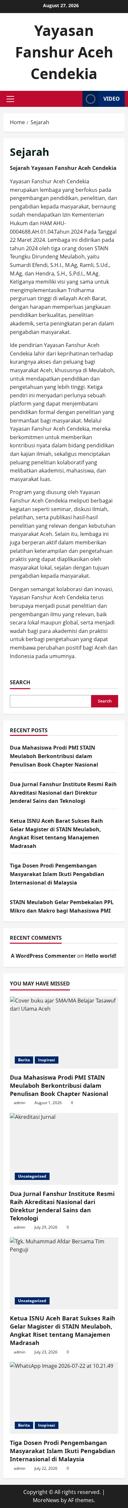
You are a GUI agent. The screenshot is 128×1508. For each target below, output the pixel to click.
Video (111, 98)
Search (20, 682)
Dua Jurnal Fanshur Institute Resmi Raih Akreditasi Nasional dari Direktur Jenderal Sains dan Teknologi (63, 792)
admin (19, 1102)
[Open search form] (75, 98)
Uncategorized (32, 1176)
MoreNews (46, 1500)
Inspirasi (46, 1060)
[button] (10, 99)
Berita (24, 1060)
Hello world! (101, 955)
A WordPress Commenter (43, 955)
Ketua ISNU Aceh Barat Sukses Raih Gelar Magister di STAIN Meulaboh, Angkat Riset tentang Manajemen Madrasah (62, 1330)
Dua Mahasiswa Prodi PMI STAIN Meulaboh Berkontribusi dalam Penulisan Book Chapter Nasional (54, 756)
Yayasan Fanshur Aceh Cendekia (64, 52)
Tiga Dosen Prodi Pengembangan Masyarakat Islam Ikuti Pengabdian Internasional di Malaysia (57, 874)
